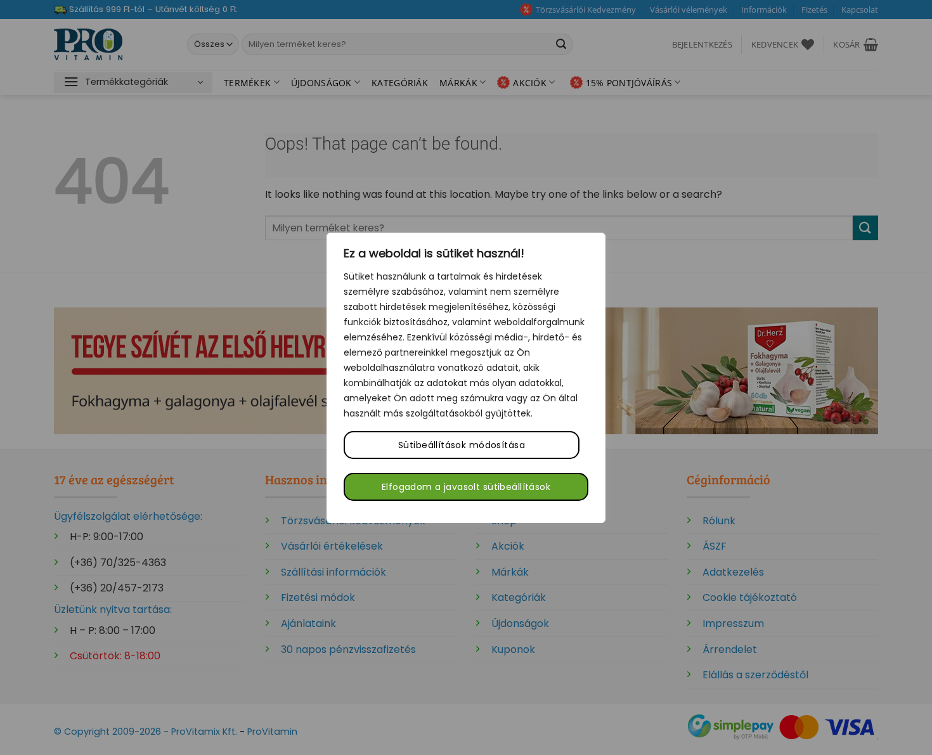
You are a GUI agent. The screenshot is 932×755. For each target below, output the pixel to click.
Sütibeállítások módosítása (461, 445)
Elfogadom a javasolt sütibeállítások (466, 487)
